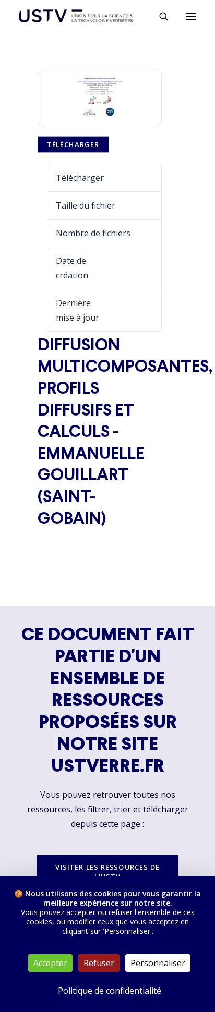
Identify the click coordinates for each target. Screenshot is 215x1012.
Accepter (50, 963)
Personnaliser (157, 963)
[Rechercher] (159, 16)
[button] (191, 16)
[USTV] (76, 15)
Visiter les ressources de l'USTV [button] (108, 872)
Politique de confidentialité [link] (109, 990)
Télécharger (73, 144)
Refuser (98, 963)
